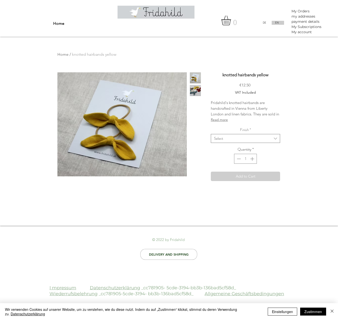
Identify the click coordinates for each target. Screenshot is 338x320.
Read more (219, 119)
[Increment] (252, 158)
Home (63, 54)
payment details (305, 21)
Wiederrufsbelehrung (73, 293)
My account (301, 32)
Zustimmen (313, 311)
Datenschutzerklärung (115, 288)
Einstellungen (282, 311)
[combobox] (245, 138)
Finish (245, 130)
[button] (231, 20)
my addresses (303, 16)
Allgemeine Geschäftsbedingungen (244, 293)
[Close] (332, 311)
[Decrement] (238, 158)
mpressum (64, 288)
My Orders (300, 11)
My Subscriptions (306, 27)
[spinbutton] (245, 158)
